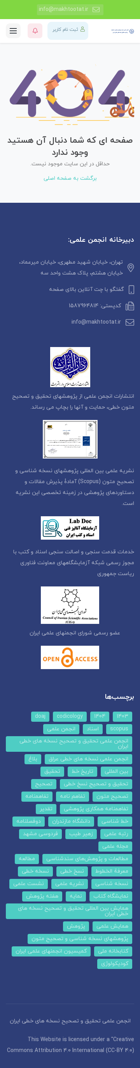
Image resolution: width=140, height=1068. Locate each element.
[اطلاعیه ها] (35, 30)
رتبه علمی (116, 834)
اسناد (93, 729)
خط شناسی (115, 821)
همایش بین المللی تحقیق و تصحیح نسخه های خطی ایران (73, 911)
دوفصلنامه (28, 821)
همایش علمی (112, 926)
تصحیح (43, 784)
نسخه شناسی (111, 883)
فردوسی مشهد (40, 834)
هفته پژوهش (42, 896)
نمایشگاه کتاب (110, 896)
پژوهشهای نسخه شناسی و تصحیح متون (80, 938)
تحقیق (52, 771)
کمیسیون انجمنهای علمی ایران (51, 951)
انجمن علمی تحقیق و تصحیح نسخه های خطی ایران (73, 743)
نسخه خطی (35, 871)
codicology (70, 716)
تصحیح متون (112, 796)
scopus (119, 729)
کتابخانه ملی (113, 951)
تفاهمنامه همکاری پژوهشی (96, 809)
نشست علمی (28, 883)
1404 (99, 716)
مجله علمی (115, 846)
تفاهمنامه (37, 796)
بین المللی (116, 771)
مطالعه (27, 859)
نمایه (76, 896)
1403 (122, 716)
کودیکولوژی (114, 963)
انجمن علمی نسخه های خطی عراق (88, 759)
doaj (40, 716)
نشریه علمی (69, 883)
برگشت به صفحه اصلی (70, 178)
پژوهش (76, 926)
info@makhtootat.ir (63, 9)
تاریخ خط (82, 771)
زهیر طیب (81, 834)
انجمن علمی (61, 729)
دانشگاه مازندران (71, 821)
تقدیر (46, 809)
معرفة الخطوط (111, 871)
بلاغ (32, 759)
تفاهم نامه (72, 796)
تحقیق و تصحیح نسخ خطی (96, 784)
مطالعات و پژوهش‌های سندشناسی (87, 859)
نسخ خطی (72, 871)
